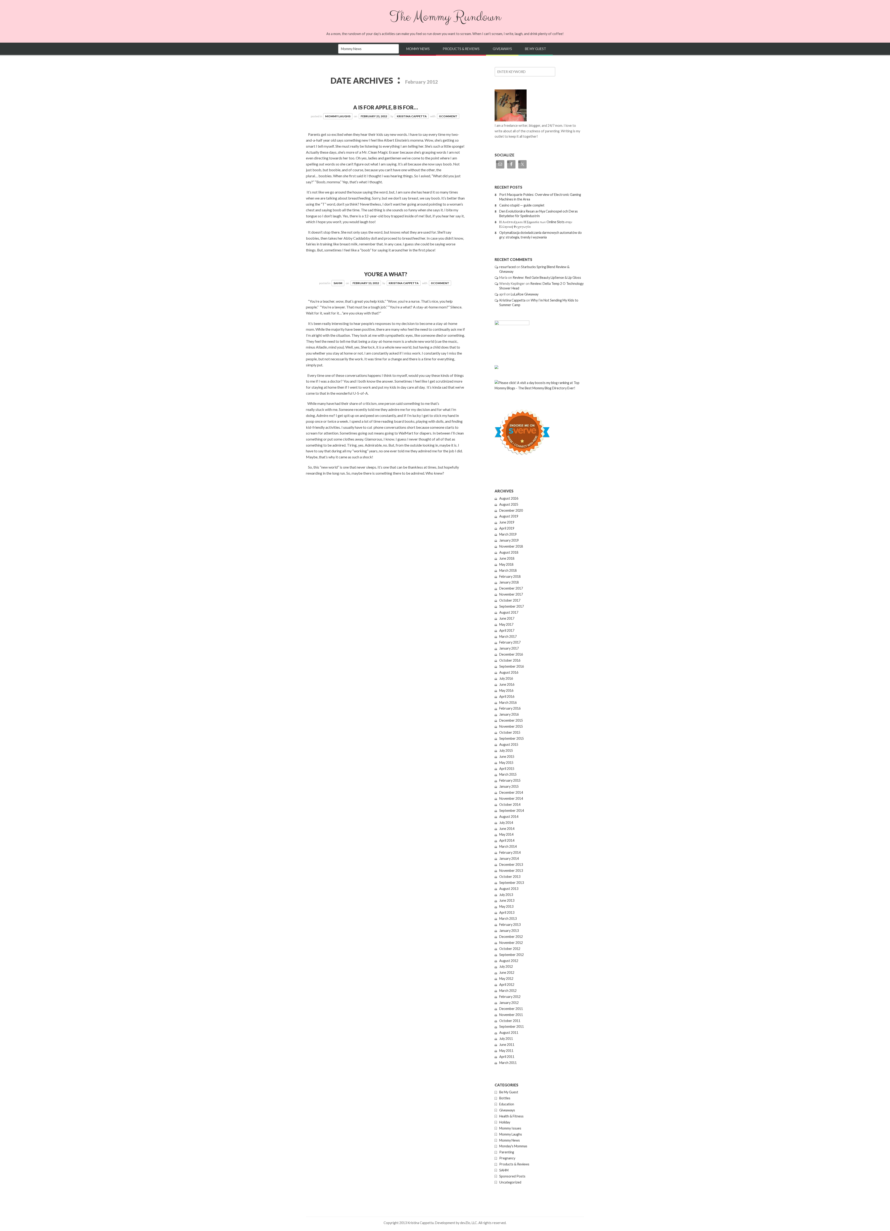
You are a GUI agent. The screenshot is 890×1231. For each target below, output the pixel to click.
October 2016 (509, 660)
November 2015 (511, 726)
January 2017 (509, 648)
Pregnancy (507, 1158)
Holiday (504, 1122)
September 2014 (511, 810)
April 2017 (506, 630)
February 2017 (510, 642)
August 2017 (508, 612)
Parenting (506, 1152)
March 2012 (508, 991)
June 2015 (506, 756)
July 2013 (506, 895)
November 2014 (511, 798)
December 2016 (511, 654)
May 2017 (506, 624)
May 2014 (506, 834)
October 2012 (509, 949)
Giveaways (502, 49)
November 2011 (511, 1015)
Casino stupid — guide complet (521, 205)
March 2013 (508, 918)
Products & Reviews (461, 49)
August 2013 (508, 889)
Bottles (504, 1098)
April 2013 (506, 912)
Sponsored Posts (512, 1176)
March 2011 (508, 1063)
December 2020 (511, 510)
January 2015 (509, 786)
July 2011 (506, 1039)
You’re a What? (385, 274)
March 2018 (508, 570)
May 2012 (506, 978)
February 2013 (510, 924)
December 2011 (511, 1009)
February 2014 (510, 852)
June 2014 (506, 829)
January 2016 (509, 714)
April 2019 (506, 528)
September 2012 (511, 955)
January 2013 (509, 931)
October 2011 (509, 1021)
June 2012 (506, 972)
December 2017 (511, 588)
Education (506, 1104)
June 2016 (506, 684)
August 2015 (508, 744)
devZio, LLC (468, 1223)
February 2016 (510, 708)
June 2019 (506, 522)
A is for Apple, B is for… (385, 107)
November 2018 (511, 546)
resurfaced (507, 267)
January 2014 (509, 858)
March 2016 (508, 702)
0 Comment (448, 116)
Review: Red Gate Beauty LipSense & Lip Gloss (547, 277)
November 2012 (511, 943)
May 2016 (506, 690)
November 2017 (511, 594)
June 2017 (506, 618)
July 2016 (506, 678)
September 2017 (511, 606)
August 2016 (508, 672)
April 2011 (506, 1057)
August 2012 (508, 961)
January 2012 (509, 1003)
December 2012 (511, 937)
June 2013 (506, 900)
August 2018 (508, 552)
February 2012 (510, 997)
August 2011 (508, 1032)
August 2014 (508, 817)
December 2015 (511, 720)
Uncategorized (510, 1182)
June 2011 (506, 1045)
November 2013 (511, 870)
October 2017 (509, 600)
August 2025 (508, 504)
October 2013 (509, 877)
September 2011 (511, 1026)
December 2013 (511, 864)
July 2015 (506, 750)
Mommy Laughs (337, 116)
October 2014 (509, 804)
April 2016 (506, 696)
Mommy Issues (510, 1128)
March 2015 (508, 774)
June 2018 (506, 558)
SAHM (338, 283)
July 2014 (506, 823)
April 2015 (506, 769)
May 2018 (506, 564)
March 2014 (508, 846)
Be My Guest (535, 49)
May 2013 (506, 906)
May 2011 (506, 1051)
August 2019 (508, 516)
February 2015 (510, 780)
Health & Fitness (511, 1116)
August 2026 (508, 498)
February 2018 (510, 576)
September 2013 (511, 883)
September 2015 (511, 738)
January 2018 (509, 582)
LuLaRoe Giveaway (524, 294)
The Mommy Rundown (445, 17)
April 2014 (506, 840)
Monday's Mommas (513, 1146)
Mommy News (418, 49)
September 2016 (511, 666)
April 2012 (506, 985)
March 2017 (508, 636)
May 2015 (506, 763)
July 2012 (506, 966)
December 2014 (511, 792)
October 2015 (509, 732)
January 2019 (509, 540)
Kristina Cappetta (412, 116)
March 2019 (508, 534)
